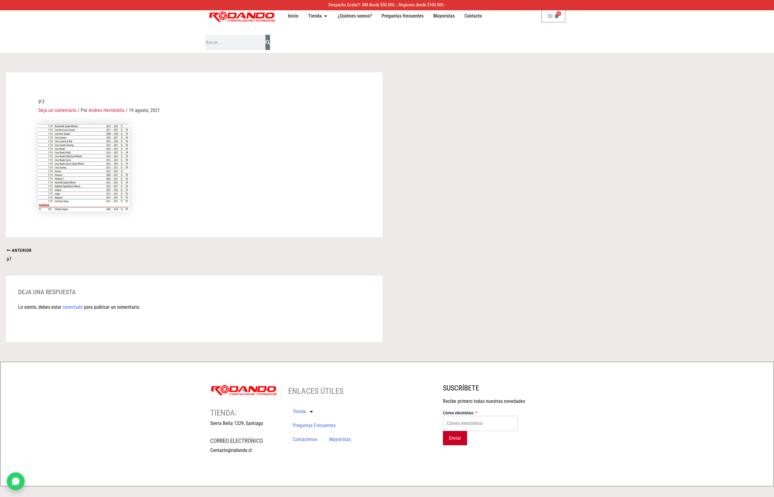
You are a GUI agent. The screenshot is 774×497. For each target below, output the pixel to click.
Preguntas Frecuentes (314, 425)
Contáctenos (305, 439)
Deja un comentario (57, 110)
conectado (73, 307)
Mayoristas (340, 439)
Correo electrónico (458, 412)
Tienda (299, 411)
